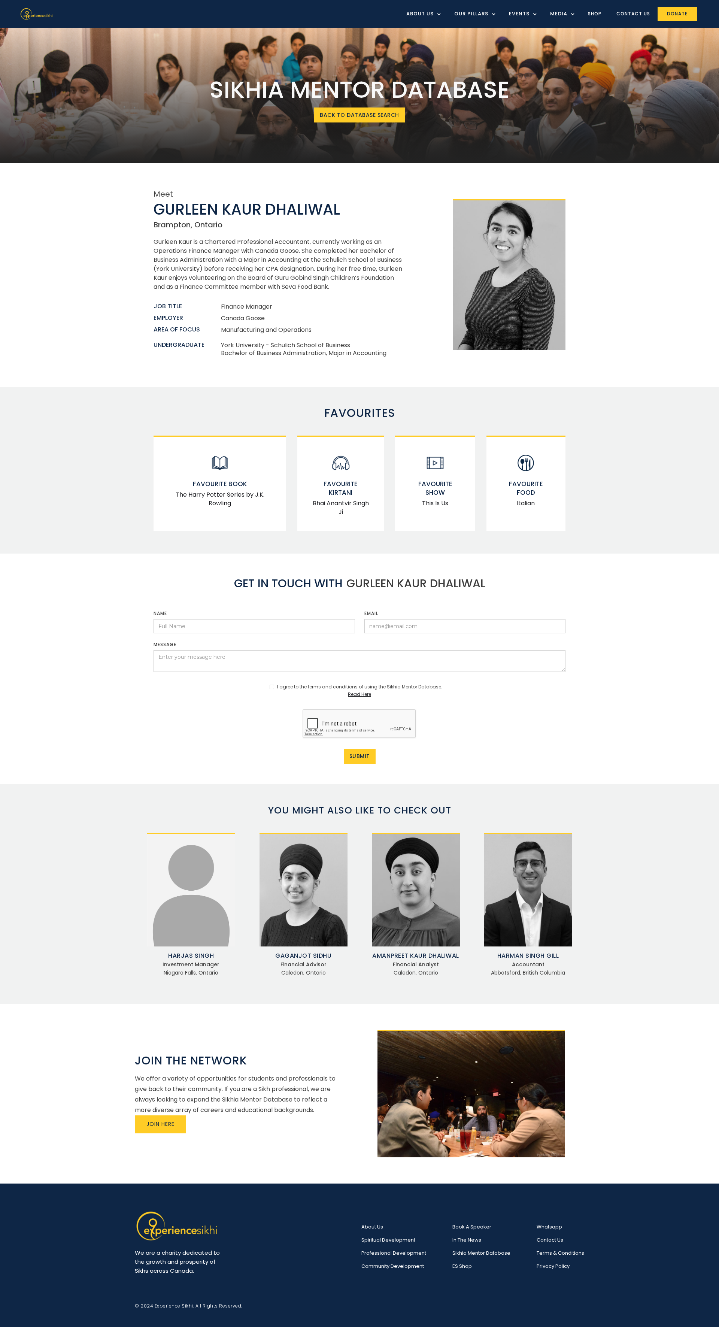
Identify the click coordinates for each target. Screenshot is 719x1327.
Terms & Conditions (560, 1253)
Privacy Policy (553, 1266)
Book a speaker (471, 1227)
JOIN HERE (160, 1124)
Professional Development (393, 1253)
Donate (677, 13)
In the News (466, 1240)
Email (371, 613)
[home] (36, 14)
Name (160, 613)
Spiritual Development (388, 1240)
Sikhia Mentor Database (481, 1253)
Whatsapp (549, 1227)
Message (165, 644)
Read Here (359, 694)
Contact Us (633, 13)
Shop (594, 13)
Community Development (392, 1266)
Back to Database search (359, 115)
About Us (372, 1227)
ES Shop (462, 1266)
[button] (421, 14)
